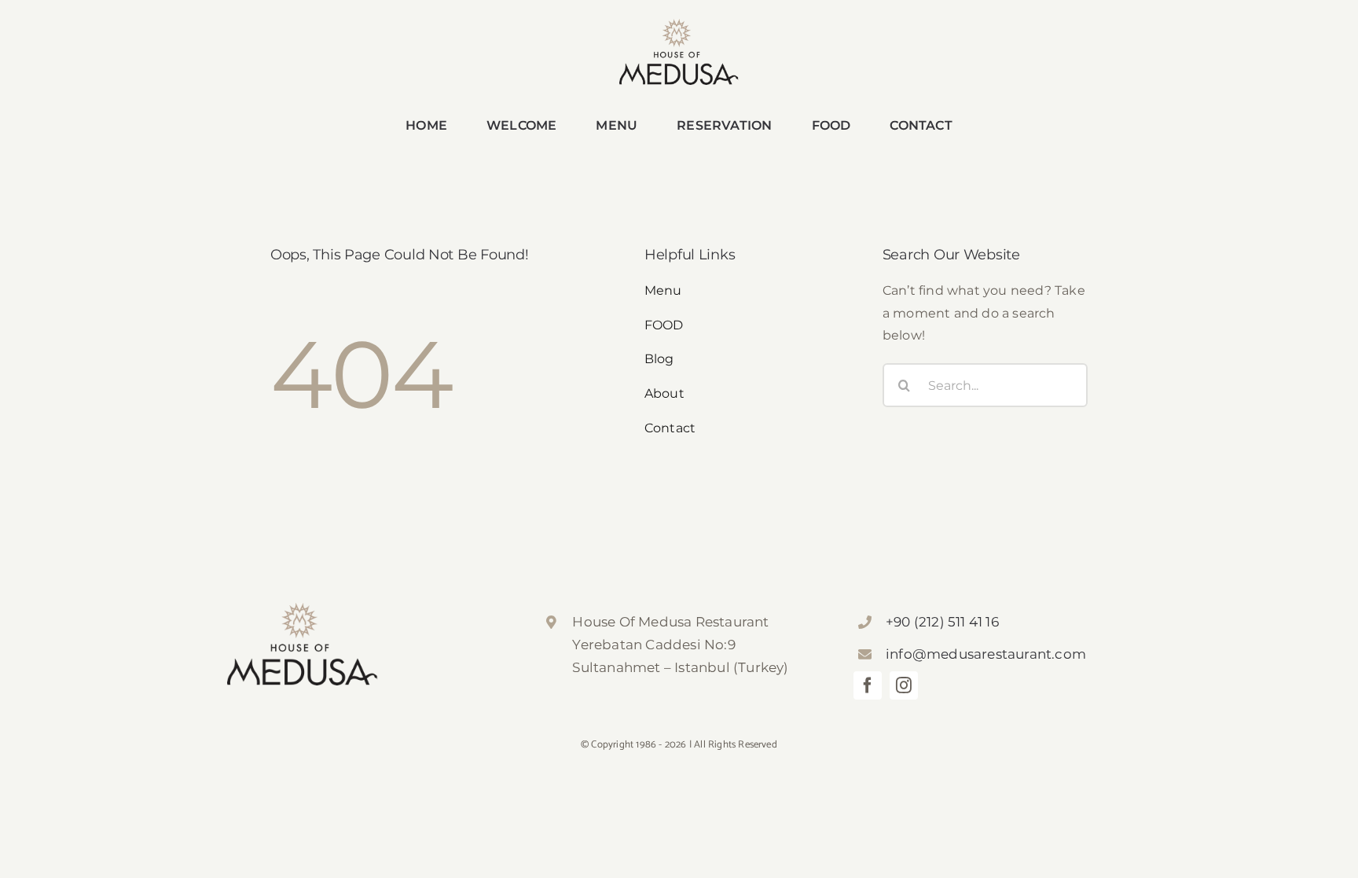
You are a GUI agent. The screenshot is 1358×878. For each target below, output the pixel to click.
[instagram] (904, 685)
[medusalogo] (679, 24)
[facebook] (867, 685)
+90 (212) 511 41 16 (942, 622)
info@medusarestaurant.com (986, 654)
